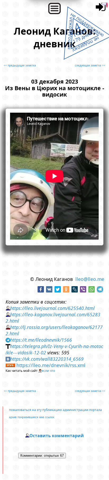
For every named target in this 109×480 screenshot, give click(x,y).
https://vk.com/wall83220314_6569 (47, 359)
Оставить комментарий (56, 435)
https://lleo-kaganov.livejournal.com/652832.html (53, 317)
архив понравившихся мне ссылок (31, 417)
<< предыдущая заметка (20, 65)
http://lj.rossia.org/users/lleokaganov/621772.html (54, 330)
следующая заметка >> (90, 65)
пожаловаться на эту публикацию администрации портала (55, 410)
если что (48, 370)
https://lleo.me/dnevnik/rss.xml (50, 365)
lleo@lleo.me (89, 279)
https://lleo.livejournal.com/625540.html (52, 308)
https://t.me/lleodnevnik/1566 (41, 340)
